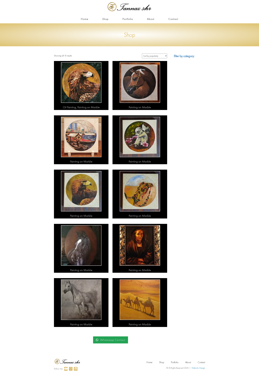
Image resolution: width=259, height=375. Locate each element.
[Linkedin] (75, 368)
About (150, 19)
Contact (173, 19)
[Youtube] (66, 368)
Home (84, 19)
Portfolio (127, 19)
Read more (81, 107)
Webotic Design (198, 367)
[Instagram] (70, 368)
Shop (105, 19)
